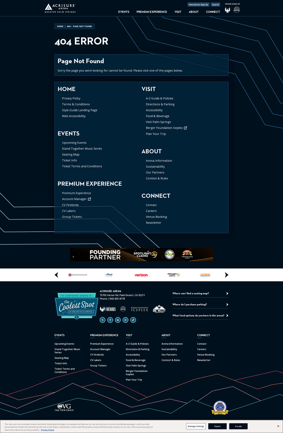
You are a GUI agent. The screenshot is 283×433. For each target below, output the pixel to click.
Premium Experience (152, 11)
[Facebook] (110, 320)
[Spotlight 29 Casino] (173, 275)
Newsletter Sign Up (198, 5)
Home (60, 26)
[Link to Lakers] (123, 308)
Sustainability (155, 166)
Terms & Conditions (76, 104)
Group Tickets (72, 217)
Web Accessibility (74, 116)
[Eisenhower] (78, 275)
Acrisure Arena (60, 8)
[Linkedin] (118, 320)
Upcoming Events (74, 143)
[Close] (278, 426)
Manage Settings (196, 426)
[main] (141, 128)
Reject (217, 426)
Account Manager (74, 199)
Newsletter (153, 223)
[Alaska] (109, 275)
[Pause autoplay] (209, 251)
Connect (213, 11)
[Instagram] (125, 320)
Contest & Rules (157, 178)
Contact (151, 205)
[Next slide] (226, 275)
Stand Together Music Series (82, 149)
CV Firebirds (70, 205)
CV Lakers (69, 211)
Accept (238, 426)
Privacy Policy (71, 98)
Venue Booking (156, 217)
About (194, 11)
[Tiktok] (133, 320)
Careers (151, 211)
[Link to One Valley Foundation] (159, 309)
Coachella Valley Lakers (236, 9)
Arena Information (159, 161)
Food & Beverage (157, 116)
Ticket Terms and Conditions (82, 166)
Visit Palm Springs (158, 122)
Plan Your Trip (156, 134)
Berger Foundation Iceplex (164, 128)
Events (123, 11)
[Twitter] (102, 320)
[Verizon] (141, 275)
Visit (178, 11)
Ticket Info (69, 160)
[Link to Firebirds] (108, 308)
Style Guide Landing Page (79, 110)
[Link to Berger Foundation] (139, 308)
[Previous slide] (56, 275)
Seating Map (70, 154)
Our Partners (155, 172)
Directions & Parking (160, 104)
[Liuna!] (205, 275)
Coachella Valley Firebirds (227, 10)
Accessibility (154, 110)
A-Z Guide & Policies (159, 98)
